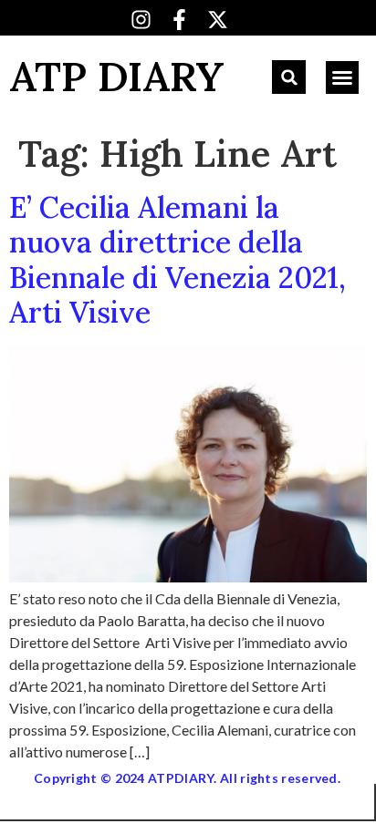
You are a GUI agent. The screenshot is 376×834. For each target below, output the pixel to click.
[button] (289, 77)
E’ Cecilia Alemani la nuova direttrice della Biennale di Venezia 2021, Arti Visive (177, 260)
